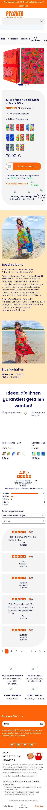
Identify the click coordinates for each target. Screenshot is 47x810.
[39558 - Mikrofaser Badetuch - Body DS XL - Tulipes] (20, 137)
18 (39, 651)
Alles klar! (39, 806)
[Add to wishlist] (42, 50)
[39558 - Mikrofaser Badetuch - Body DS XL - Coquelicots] (20, 127)
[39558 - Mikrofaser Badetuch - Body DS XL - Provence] (20, 147)
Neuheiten (13, 39)
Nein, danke (8, 806)
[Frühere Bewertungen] (2, 651)
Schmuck (25, 39)
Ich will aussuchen (23, 806)
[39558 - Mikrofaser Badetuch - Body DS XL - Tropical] (30, 137)
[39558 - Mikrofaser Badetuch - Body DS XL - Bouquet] (10, 127)
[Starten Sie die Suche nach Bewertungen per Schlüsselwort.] (43, 521)
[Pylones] (14, 14)
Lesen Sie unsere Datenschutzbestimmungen (19, 776)
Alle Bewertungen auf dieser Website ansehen (24, 488)
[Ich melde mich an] (42, 724)
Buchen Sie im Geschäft (17, 183)
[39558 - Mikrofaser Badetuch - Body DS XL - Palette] (30, 127)
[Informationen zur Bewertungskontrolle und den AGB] (36, 480)
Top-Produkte (35, 39)
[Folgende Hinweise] (44, 651)
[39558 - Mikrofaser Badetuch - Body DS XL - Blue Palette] (10, 137)
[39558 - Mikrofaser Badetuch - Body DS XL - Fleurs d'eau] (10, 147)
